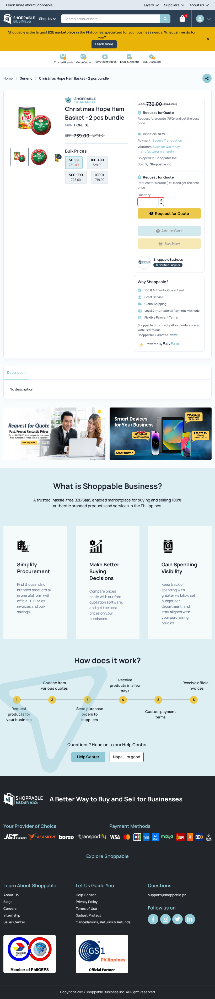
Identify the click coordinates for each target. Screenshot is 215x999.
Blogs (7, 901)
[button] (19, 157)
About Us (11, 894)
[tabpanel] (107, 389)
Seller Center (14, 922)
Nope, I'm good (126, 756)
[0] (182, 19)
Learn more (104, 44)
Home (8, 78)
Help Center (86, 894)
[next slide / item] (59, 156)
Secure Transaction (167, 140)
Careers (10, 908)
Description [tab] (16, 372)
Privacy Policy (87, 901)
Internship (11, 915)
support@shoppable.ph (167, 894)
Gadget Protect (88, 915)
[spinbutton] (151, 201)
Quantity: (145, 195)
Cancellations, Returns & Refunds (103, 922)
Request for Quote (172, 213)
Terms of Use (86, 908)
